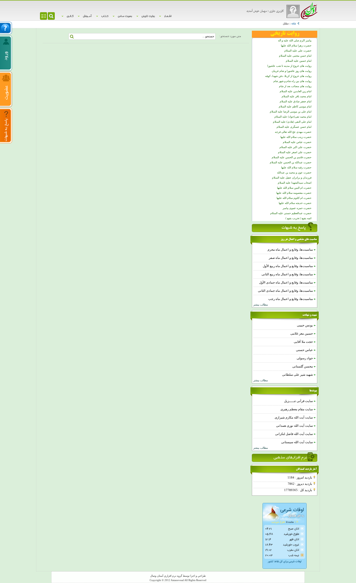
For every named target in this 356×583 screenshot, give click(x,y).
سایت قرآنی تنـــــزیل (299, 401)
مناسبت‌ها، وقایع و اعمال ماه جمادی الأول (286, 282)
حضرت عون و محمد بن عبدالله (294, 172)
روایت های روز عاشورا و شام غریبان (291, 71)
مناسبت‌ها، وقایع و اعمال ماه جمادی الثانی (286, 290)
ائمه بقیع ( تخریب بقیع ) (298, 218)
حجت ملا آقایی (304, 342)
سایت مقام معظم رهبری (297, 409)
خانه (293, 23)
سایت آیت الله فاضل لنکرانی (294, 434)
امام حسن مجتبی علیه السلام (295, 55)
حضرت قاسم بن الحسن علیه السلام (291, 157)
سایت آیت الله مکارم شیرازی (294, 417)
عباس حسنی (305, 350)
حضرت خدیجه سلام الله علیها (295, 203)
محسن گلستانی (303, 366)
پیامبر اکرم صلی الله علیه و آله (294, 40)
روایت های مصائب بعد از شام (295, 86)
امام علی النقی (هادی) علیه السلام (292, 121)
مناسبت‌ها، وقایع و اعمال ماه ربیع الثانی (288, 274)
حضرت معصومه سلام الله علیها (293, 193)
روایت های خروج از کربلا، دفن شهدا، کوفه (288, 76)
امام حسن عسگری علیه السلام (294, 127)
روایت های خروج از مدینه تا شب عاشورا (289, 66)
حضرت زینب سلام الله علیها (295, 137)
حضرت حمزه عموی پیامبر (297, 208)
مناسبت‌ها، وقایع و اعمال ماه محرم (291, 249)
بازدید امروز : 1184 (300, 477)
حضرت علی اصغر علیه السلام (294, 152)
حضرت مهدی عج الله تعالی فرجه (293, 132)
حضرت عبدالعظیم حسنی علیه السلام (290, 213)
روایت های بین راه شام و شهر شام (292, 81)
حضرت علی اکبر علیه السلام (295, 147)
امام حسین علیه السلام (298, 61)
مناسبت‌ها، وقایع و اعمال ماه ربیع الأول (288, 266)
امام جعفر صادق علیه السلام (295, 101)
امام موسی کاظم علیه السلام (295, 106)
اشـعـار (167, 16)
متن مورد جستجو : (230, 36)
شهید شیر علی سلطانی (298, 374)
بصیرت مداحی (125, 16)
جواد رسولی (305, 358)
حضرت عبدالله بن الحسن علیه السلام (290, 162)
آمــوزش (87, 16)
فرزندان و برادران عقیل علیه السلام (291, 177)
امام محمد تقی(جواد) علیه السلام (292, 116)
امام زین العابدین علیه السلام (295, 91)
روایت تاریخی (148, 16)
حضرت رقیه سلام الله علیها (296, 167)
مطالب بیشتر (260, 304)
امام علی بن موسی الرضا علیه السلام (290, 111)
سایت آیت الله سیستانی (297, 442)
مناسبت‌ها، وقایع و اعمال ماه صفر (291, 258)
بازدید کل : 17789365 (298, 490)
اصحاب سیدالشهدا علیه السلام (294, 182)
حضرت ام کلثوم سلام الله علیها (294, 198)
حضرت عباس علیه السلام (297, 142)
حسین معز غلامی (302, 333)
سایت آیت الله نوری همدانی (295, 425)
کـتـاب (104, 16)
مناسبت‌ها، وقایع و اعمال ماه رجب (291, 299)
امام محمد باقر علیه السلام (296, 96)
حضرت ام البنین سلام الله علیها (294, 188)
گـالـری (70, 16)
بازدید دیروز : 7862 (300, 484)
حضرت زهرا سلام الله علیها (296, 45)
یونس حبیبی (305, 325)
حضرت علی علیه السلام (297, 50)
